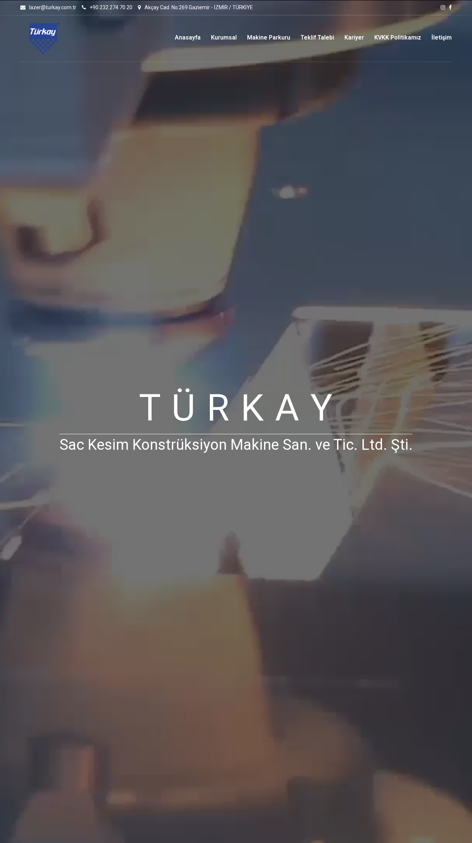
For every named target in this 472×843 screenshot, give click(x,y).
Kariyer (354, 37)
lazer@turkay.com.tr (52, 7)
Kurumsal (224, 37)
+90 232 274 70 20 (111, 7)
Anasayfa (188, 37)
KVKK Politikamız (397, 37)
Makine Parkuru (268, 37)
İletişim (441, 37)
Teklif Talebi (317, 37)
